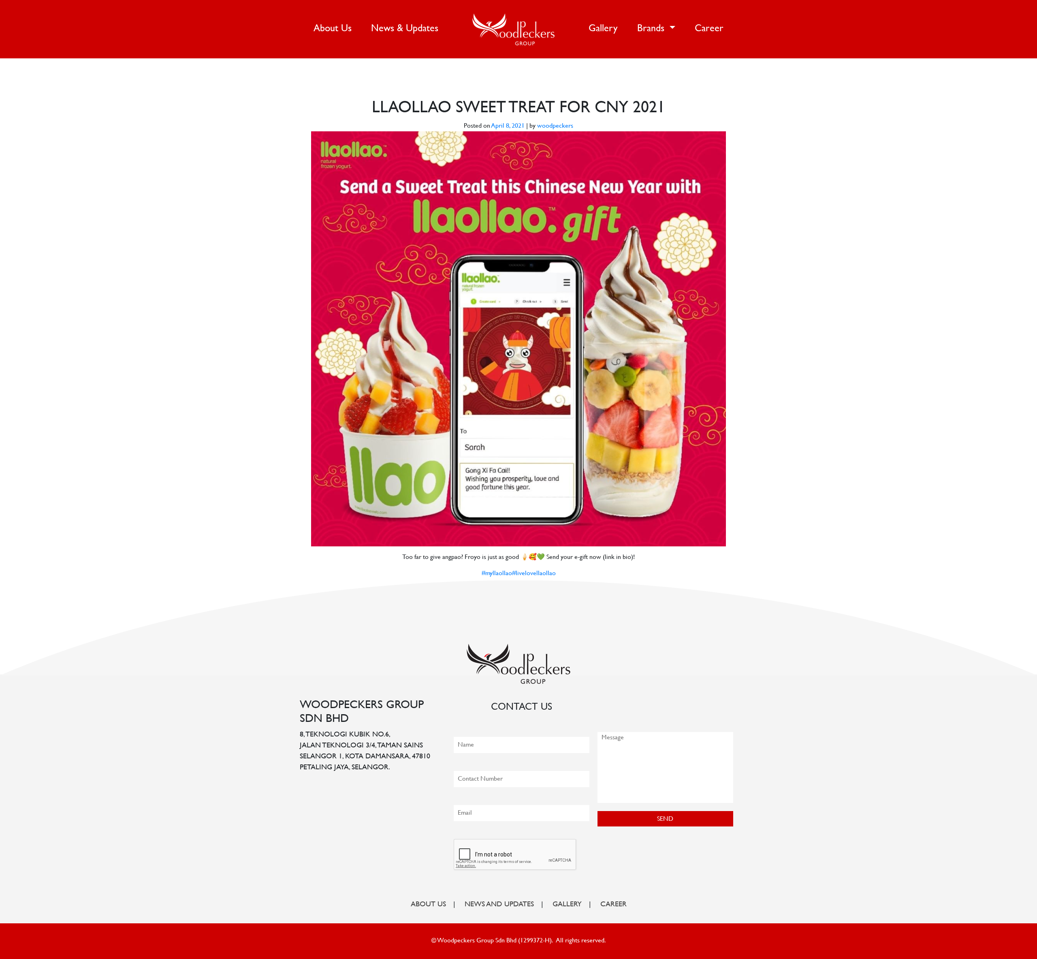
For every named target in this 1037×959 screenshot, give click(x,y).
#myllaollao (497, 574)
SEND (665, 819)
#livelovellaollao (534, 574)
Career (709, 29)
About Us (334, 29)
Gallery (603, 29)
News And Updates (499, 904)
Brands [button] (652, 29)
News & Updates (404, 29)
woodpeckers (555, 126)
